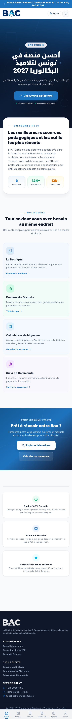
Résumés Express (12, 654)
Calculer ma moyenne (36, 456)
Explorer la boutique (38, 445)
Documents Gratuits (13, 667)
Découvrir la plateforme (38, 95)
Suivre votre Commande (15, 675)
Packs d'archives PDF (14, 650)
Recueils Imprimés (13, 646)
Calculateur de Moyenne (16, 671)
